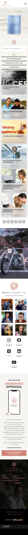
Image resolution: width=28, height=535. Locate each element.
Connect (18, 483)
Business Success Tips (14, 63)
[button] (25, 4)
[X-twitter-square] (9, 351)
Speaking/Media (20, 478)
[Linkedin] (19, 351)
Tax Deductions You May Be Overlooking (13, 210)
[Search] (25, 48)
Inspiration (14, 67)
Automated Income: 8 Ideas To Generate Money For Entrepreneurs (13, 186)
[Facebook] (19, 340)
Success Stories (7, 480)
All (14, 55)
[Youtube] (14, 362)
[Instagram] (9, 340)
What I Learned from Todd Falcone (12, 112)
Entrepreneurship (14, 59)
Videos (17, 480)
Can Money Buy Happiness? (13, 136)
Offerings (5, 478)
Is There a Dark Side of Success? (11, 87)
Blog (16, 476)
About (4, 476)
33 (20, 221)
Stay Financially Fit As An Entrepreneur (12, 161)
